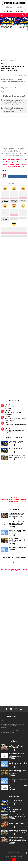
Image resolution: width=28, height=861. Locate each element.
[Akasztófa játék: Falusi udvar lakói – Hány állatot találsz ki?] (4, 457)
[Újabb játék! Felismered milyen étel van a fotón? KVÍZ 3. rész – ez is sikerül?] (4, 540)
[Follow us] (22, 15)
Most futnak (20, 11)
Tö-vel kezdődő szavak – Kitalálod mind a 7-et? (16, 442)
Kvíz (7, 422)
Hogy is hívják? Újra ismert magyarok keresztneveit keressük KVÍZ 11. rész (15, 425)
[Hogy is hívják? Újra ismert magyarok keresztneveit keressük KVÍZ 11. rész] (4, 515)
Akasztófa (8, 404)
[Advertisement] (14, 45)
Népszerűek (20, 8)
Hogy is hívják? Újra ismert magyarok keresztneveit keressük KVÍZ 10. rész (16, 523)
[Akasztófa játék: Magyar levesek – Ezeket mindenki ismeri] (4, 824)
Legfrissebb (8, 8)
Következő (27, 24)
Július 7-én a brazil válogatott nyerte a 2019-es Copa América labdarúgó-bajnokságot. (14, 102)
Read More (12, 459)
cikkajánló (8, 416)
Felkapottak (8, 11)
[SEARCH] (26, 15)
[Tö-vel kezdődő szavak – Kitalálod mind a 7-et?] (9, 21)
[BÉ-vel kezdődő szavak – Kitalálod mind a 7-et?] (4, 450)
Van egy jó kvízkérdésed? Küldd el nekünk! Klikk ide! (14, 570)
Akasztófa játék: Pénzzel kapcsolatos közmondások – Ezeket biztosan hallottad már (17, 839)
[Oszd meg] (17, 176)
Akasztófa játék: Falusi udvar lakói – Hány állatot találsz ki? (15, 431)
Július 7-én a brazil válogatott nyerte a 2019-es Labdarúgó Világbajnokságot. (13, 109)
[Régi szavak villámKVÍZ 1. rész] (4, 549)
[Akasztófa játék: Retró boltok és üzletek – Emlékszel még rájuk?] (4, 832)
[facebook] (6, 709)
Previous (1, 24)
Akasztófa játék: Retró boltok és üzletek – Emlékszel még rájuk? (18, 831)
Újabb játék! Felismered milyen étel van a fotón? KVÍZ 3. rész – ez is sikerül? (18, 540)
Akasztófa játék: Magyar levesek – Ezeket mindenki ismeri (16, 823)
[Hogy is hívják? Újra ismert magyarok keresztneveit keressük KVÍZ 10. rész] (4, 523)
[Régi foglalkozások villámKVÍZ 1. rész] (4, 787)
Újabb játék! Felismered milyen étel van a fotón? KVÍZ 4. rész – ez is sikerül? (18, 532)
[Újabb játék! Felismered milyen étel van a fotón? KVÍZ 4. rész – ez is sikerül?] (4, 532)
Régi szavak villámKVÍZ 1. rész (17, 547)
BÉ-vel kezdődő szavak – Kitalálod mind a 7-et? (16, 449)
